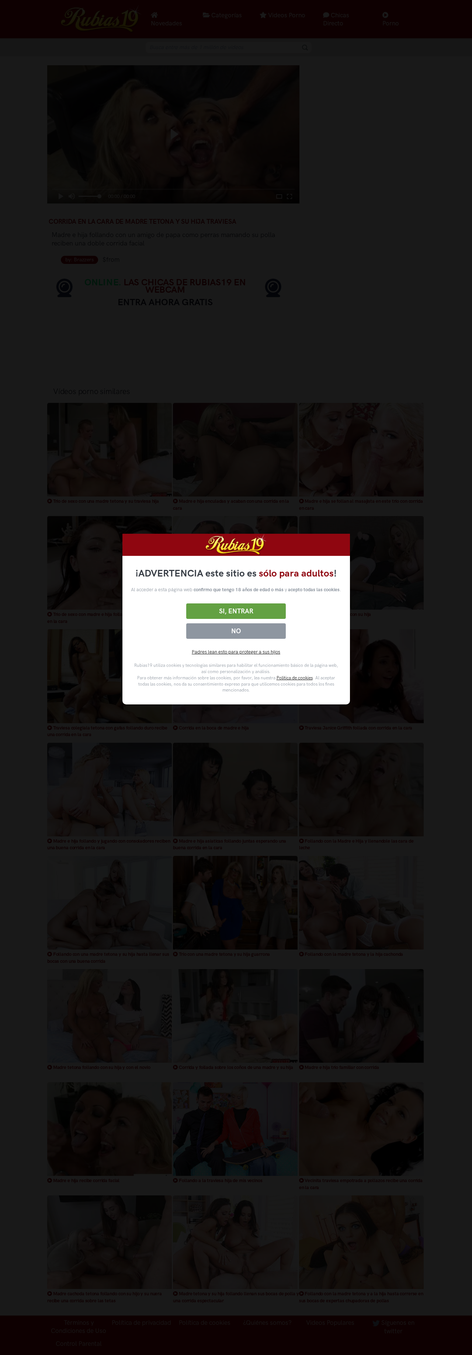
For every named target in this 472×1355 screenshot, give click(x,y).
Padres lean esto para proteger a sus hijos (236, 652)
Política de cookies (295, 677)
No (236, 631)
